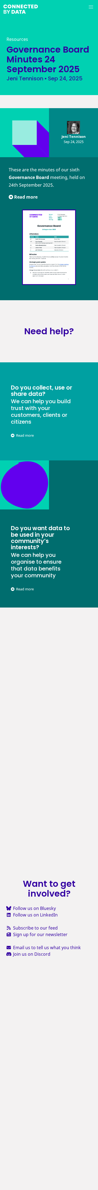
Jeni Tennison (25, 78)
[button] (91, 7)
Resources (17, 39)
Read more (25, 197)
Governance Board (29, 177)
